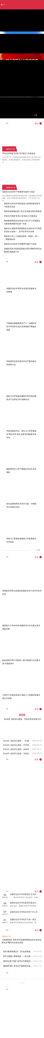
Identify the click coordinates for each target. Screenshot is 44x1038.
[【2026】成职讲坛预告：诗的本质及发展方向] (22, 712)
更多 (36, 123)
